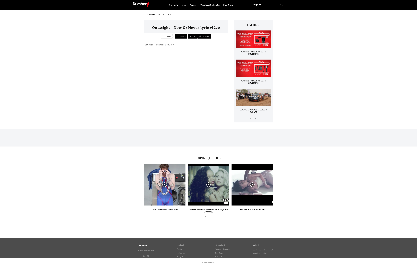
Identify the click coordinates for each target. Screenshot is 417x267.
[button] (281, 4)
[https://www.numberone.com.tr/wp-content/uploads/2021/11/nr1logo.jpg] (141, 4)
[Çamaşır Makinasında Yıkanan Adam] (164, 185)
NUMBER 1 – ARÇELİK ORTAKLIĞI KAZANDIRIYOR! (253, 52)
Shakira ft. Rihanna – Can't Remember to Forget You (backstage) (208, 210)
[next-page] (255, 117)
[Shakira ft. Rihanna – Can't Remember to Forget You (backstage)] (208, 185)
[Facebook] (139, 256)
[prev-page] (251, 117)
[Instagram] (143, 256)
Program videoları (165, 15)
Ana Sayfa (147, 15)
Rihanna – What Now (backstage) (252, 209)
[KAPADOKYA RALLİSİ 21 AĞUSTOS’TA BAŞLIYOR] (253, 97)
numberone (160, 45)
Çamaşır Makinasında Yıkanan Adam (165, 209)
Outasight (170, 45)
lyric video (149, 45)
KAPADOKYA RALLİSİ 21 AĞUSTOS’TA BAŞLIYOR (253, 110)
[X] (148, 256)
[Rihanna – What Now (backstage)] (252, 185)
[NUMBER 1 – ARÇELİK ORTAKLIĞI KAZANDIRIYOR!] (253, 39)
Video (154, 15)
